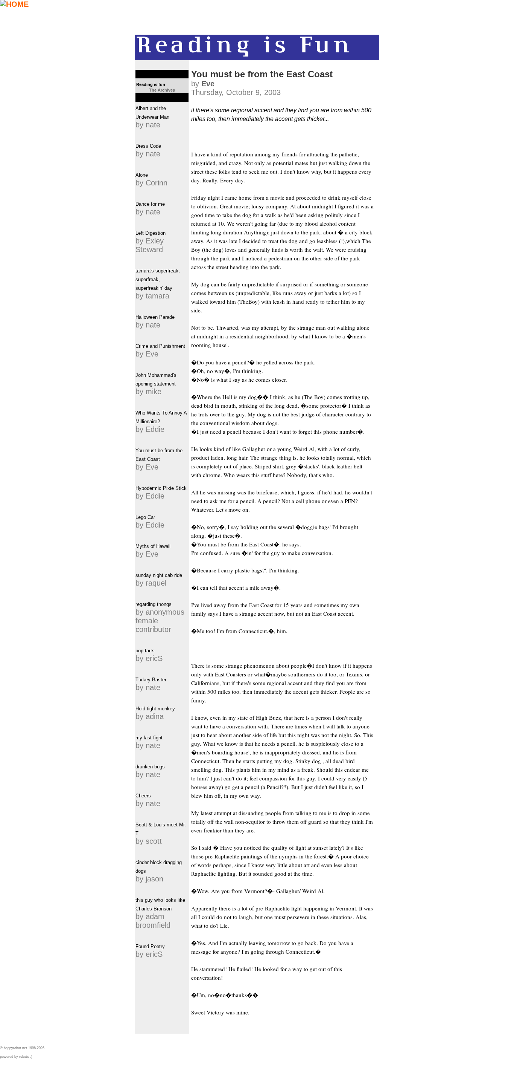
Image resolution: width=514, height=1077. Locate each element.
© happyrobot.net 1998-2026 (22, 1048)
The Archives (162, 90)
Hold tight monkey (155, 708)
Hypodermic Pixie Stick (161, 488)
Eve (207, 84)
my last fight (149, 737)
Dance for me (150, 204)
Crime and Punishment (160, 346)
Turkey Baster (150, 679)
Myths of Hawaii (152, 546)
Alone (141, 175)
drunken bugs (150, 767)
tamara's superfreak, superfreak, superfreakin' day (157, 279)
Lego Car (145, 517)
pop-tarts (145, 650)
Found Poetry (150, 946)
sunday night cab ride (158, 575)
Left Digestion (150, 233)
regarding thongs (153, 604)
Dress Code (148, 146)
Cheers (143, 796)
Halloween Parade (155, 317)
